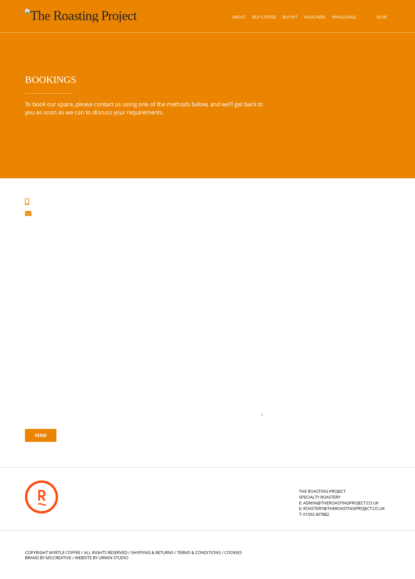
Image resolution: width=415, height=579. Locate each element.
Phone (33, 297)
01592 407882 (316, 514)
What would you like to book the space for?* (83, 352)
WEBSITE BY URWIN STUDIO (101, 558)
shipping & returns (152, 552)
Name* (34, 242)
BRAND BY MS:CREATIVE (48, 558)
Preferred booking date (55, 324)
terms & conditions (199, 552)
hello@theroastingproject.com (74, 214)
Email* (34, 270)
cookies (233, 552)
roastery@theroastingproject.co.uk (344, 508)
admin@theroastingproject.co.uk (341, 503)
